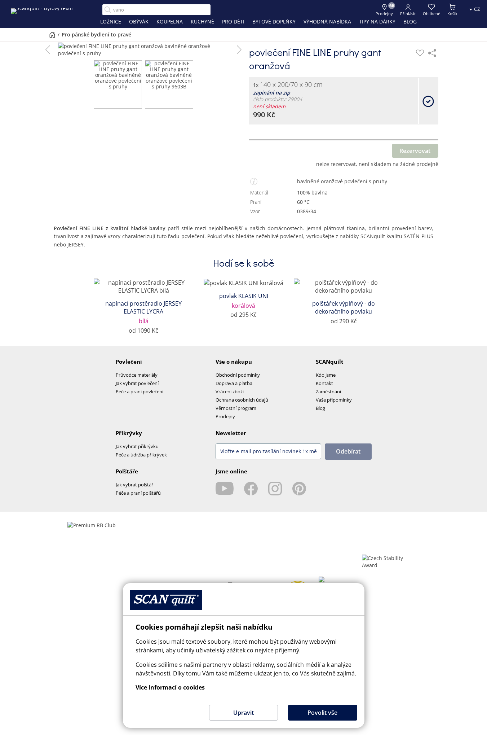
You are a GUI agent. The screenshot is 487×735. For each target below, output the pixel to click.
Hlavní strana (52, 34)
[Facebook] (251, 488)
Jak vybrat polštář (134, 484)
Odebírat (348, 451)
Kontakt (324, 383)
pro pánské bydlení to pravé (96, 34)
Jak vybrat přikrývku (137, 446)
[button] (48, 50)
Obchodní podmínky (238, 375)
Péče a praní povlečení (139, 391)
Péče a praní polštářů (138, 493)
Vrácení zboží (230, 391)
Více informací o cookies (170, 687)
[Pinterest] (299, 488)
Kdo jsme (326, 375)
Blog (320, 408)
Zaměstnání (328, 391)
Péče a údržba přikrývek (141, 454)
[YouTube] (225, 488)
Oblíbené (431, 13)
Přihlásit (408, 13)
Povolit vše (322, 713)
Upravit (243, 713)
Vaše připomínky (334, 400)
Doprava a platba (234, 383)
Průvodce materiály (137, 375)
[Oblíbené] (420, 53)
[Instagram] (275, 488)
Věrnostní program (236, 408)
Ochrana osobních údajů (242, 400)
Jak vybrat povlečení (137, 383)
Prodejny (225, 416)
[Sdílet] (432, 53)
